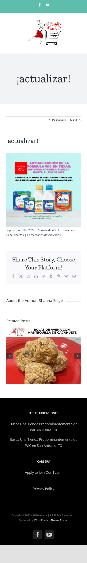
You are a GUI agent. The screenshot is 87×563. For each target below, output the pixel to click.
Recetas (19, 235)
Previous (59, 120)
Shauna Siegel (51, 300)
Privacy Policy (43, 488)
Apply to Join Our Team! (43, 472)
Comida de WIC (47, 230)
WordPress (41, 520)
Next (73, 120)
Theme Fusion (59, 520)
